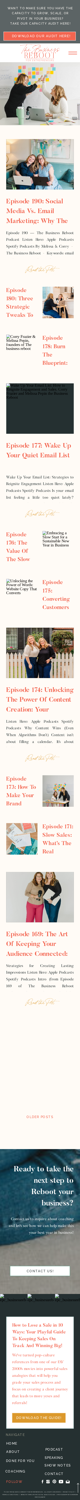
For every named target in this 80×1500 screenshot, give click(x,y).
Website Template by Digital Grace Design (38, 1494)
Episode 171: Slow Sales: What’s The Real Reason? (57, 843)
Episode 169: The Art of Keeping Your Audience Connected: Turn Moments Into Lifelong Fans (37, 954)
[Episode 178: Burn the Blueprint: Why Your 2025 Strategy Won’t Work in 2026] (21, 350)
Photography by (63, 1494)
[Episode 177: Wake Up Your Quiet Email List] (40, 408)
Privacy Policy (69, 1492)
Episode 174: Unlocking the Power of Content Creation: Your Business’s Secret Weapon (40, 710)
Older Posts (40, 1117)
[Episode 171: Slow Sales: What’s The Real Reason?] (21, 839)
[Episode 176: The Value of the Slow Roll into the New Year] (58, 546)
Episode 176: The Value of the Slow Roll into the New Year (18, 560)
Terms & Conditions (10, 1494)
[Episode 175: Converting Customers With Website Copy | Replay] (21, 594)
